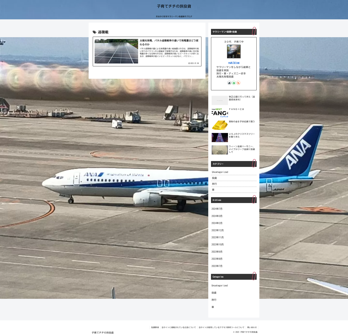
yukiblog (234, 62)
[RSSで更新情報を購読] (238, 83)
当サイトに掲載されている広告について (179, 327)
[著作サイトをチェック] (229, 83)
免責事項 (155, 327)
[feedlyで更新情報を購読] (234, 83)
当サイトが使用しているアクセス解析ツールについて (221, 327)
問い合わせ (252, 327)
